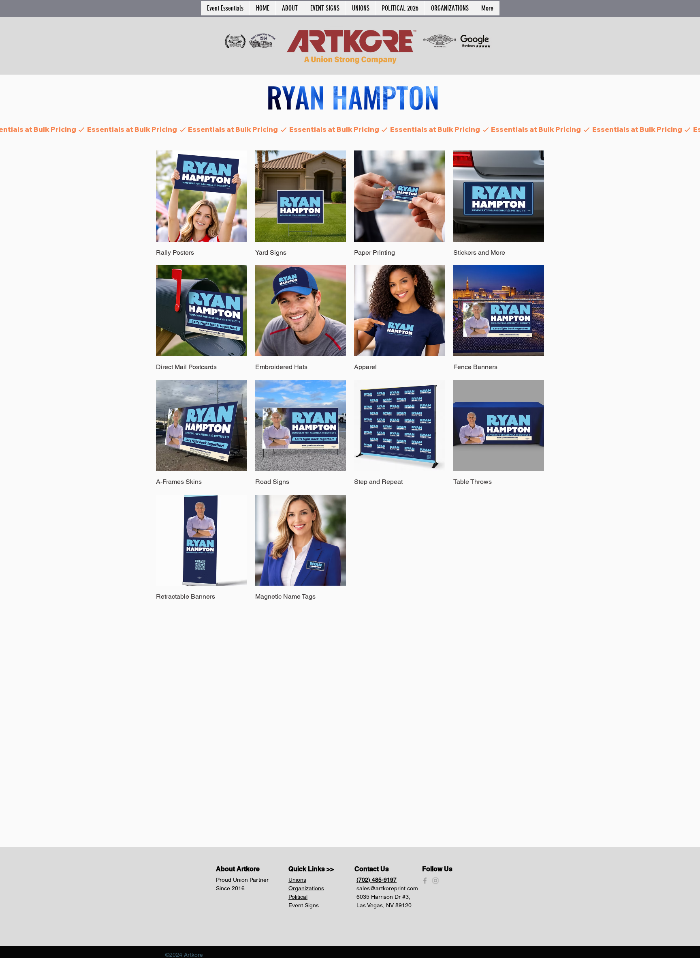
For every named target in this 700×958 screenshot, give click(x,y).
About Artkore (238, 869)
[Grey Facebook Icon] (425, 880)
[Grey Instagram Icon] (435, 880)
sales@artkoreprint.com (387, 888)
